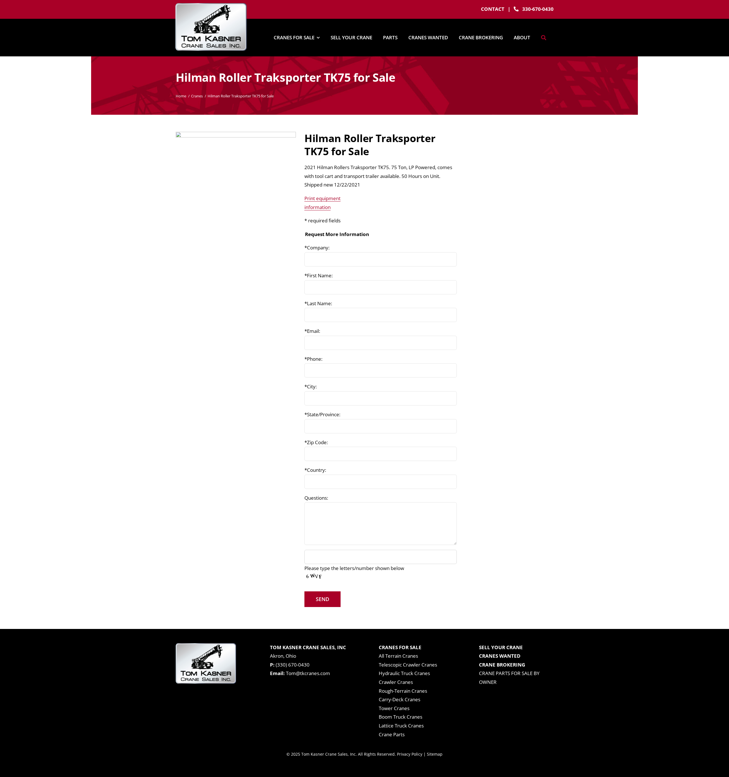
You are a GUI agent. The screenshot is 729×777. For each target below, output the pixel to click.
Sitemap (435, 754)
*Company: (316, 247)
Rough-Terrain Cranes (403, 691)
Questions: (316, 498)
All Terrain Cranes (398, 656)
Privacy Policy (409, 754)
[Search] (543, 37)
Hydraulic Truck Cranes (404, 673)
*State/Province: (322, 414)
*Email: (312, 331)
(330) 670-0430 (293, 664)
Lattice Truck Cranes (401, 725)
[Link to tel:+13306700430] (516, 9)
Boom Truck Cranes (400, 717)
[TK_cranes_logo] (211, 5)
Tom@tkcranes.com (308, 673)
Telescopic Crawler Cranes (408, 664)
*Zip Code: (316, 442)
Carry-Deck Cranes (399, 699)
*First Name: (318, 275)
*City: (310, 386)
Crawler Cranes (396, 682)
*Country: (315, 470)
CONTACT (492, 9)
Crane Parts (392, 734)
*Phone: (313, 359)
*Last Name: (318, 303)
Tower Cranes (394, 708)
